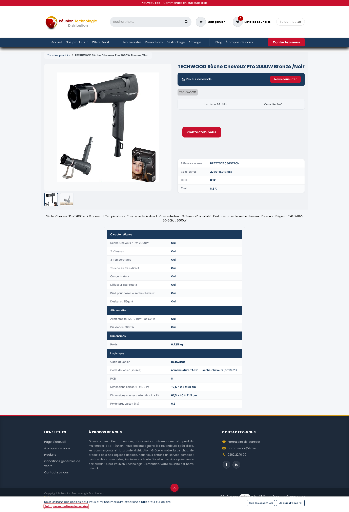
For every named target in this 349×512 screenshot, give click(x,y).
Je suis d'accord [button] (290, 503)
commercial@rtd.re (242, 448)
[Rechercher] (186, 22)
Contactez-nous (201, 132)
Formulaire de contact (244, 442)
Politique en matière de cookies (66, 506)
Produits (50, 455)
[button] (50, 127)
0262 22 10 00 (237, 455)
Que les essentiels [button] (261, 503)
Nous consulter (285, 79)
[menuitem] (57, 42)
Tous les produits (58, 55)
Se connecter (290, 21)
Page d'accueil (55, 442)
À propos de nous (57, 448)
